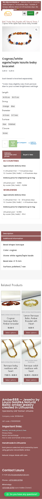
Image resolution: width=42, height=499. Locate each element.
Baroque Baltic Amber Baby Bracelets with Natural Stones (21, 21)
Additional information (13, 238)
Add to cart (13, 143)
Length (5, 92)
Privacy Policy (7, 433)
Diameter (6, 110)
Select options (10, 332)
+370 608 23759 (16, 480)
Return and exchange (10, 435)
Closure (5, 128)
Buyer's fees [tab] (28, 155)
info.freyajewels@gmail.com (18, 475)
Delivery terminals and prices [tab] (10, 154)
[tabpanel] (21, 189)
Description (8, 233)
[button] (24, 13)
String (5, 101)
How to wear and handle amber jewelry (16, 438)
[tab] (21, 233)
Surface (5, 119)
